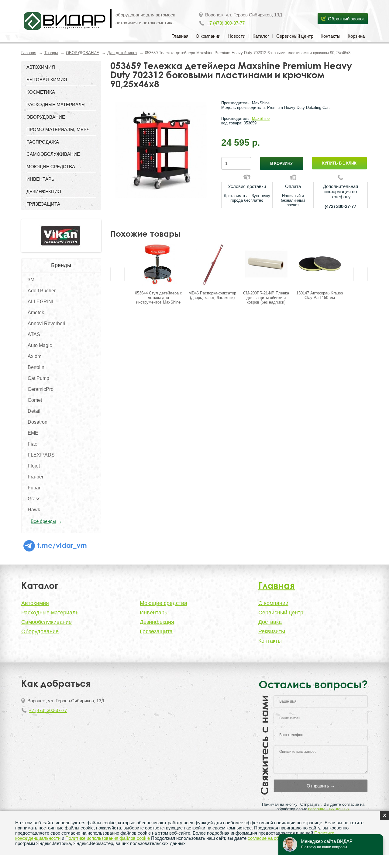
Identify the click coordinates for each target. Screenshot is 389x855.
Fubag (35, 487)
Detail (34, 411)
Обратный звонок (346, 18)
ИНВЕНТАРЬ (40, 179)
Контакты (330, 36)
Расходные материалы (50, 613)
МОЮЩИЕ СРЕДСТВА (50, 166)
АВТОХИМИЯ (40, 67)
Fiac (32, 444)
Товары (51, 52)
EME (33, 433)
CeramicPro (40, 389)
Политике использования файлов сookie (107, 838)
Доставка (270, 622)
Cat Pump (38, 378)
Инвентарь (153, 613)
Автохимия (35, 603)
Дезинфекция (157, 622)
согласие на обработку (271, 838)
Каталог (261, 36)
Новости (236, 36)
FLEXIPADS (41, 454)
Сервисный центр (294, 36)
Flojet (34, 465)
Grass (34, 498)
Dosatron (37, 422)
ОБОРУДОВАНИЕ (82, 52)
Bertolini (37, 367)
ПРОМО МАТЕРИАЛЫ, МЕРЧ (58, 129)
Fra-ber (35, 476)
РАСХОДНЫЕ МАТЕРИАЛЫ (55, 104)
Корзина (356, 36)
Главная (179, 36)
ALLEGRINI (40, 301)
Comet (35, 400)
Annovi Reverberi (46, 323)
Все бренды (43, 521)
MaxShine (261, 118)
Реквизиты (271, 631)
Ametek (36, 312)
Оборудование (40, 631)
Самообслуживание (46, 622)
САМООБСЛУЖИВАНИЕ (53, 154)
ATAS (34, 334)
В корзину (281, 163)
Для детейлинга (122, 52)
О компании (208, 36)
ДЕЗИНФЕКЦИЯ (43, 191)
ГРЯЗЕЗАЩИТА (43, 204)
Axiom (34, 356)
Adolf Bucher (42, 290)
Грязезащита (156, 631)
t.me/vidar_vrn (61, 545)
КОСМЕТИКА (40, 92)
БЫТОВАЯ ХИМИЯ (46, 79)
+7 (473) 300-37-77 (226, 23)
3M (31, 279)
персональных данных (328, 809)
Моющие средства (163, 603)
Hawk (34, 509)
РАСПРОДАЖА (42, 141)
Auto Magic (40, 345)
